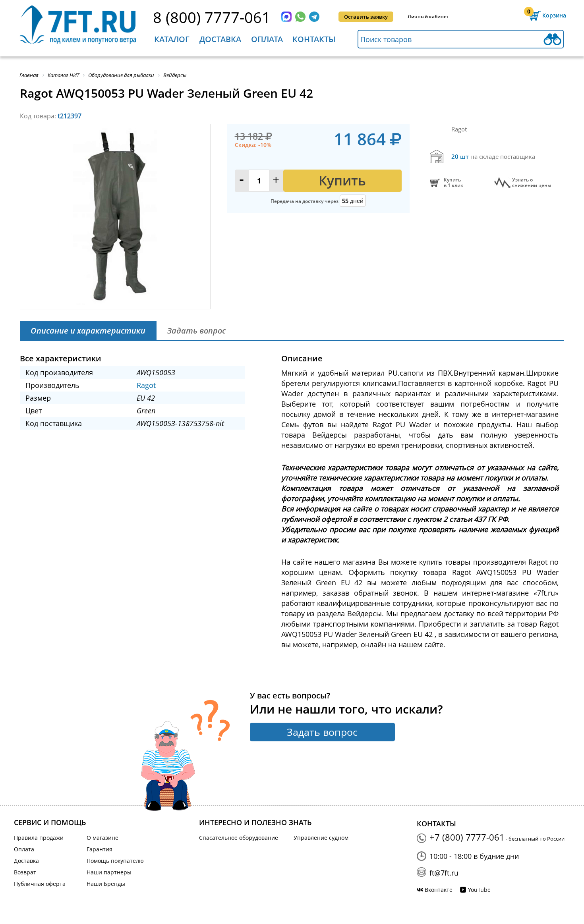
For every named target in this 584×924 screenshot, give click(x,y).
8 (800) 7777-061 (212, 17)
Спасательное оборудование (238, 837)
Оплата (267, 39)
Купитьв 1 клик (453, 182)
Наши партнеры (109, 872)
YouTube (479, 890)
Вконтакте (439, 890)
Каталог (172, 39)
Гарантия (99, 849)
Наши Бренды (106, 883)
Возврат (25, 872)
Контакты (314, 39)
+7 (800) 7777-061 (467, 837)
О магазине (102, 837)
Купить (342, 180)
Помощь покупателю (115, 860)
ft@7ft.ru (443, 873)
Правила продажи (39, 837)
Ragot (146, 385)
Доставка (220, 39)
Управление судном (321, 837)
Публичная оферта (40, 883)
